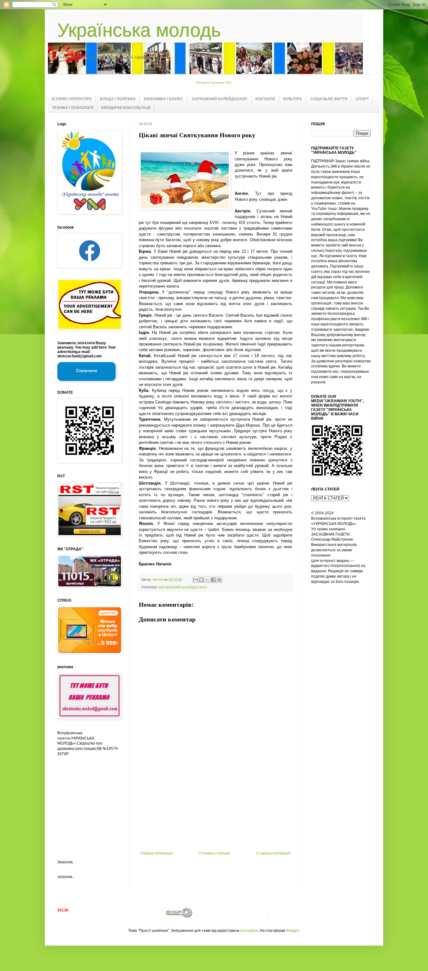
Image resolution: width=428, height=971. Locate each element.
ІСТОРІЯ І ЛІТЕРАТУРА (72, 99)
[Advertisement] (216, 804)
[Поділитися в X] (207, 580)
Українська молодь (139, 30)
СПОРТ (362, 99)
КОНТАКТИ (265, 99)
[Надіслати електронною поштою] (195, 580)
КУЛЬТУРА (292, 99)
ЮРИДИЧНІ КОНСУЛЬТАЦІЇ (125, 108)
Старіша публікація (273, 853)
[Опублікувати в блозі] (201, 580)
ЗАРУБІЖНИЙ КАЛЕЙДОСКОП (219, 99)
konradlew (249, 930)
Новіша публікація (156, 853)
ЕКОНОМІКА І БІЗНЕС (163, 99)
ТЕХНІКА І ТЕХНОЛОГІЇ (72, 108)
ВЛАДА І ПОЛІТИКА (118, 99)
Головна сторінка (214, 853)
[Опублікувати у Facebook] (213, 580)
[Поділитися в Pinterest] (219, 580)
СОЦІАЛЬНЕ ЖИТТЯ (328, 99)
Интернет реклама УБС (214, 82)
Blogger (292, 930)
